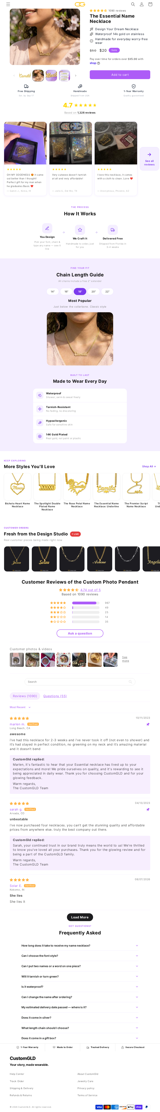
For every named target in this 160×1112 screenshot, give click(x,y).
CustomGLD (22, 1058)
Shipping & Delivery (21, 1088)
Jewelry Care (85, 1081)
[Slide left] (14, 75)
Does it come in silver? (36, 1017)
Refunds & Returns (21, 1095)
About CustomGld (87, 1073)
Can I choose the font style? (39, 955)
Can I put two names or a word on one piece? (51, 966)
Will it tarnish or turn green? (40, 976)
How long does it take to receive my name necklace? (55, 945)
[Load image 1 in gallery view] (25, 75)
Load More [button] (80, 917)
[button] (8, 4)
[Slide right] (75, 75)
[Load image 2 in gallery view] (38, 75)
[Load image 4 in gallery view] (64, 75)
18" (80, 291)
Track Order (17, 1081)
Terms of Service (87, 1095)
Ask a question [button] (80, 633)
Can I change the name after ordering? (46, 997)
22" (107, 291)
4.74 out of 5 (90, 590)
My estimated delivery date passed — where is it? (54, 1007)
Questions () (55, 696)
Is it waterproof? (32, 986)
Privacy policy (86, 1088)
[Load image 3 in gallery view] (51, 75)
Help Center (17, 1073)
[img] (19, 718)
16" (66, 291)
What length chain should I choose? (45, 1028)
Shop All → (149, 466)
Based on (80, 112)
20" (94, 291)
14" (53, 291)
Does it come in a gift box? (38, 1038)
